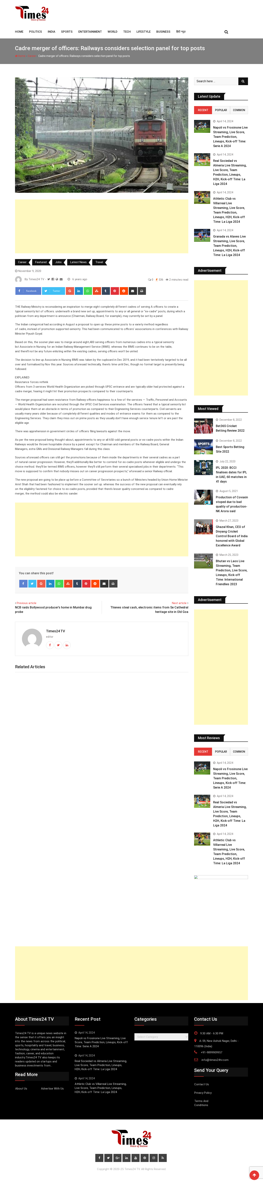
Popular (221, 110)
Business (163, 31)
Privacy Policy (203, 1093)
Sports (67, 31)
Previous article (26, 603)
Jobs (58, 262)
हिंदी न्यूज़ (181, 31)
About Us (21, 1088)
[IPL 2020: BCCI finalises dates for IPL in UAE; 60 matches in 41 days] (203, 467)
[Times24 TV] (61, 279)
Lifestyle (144, 31)
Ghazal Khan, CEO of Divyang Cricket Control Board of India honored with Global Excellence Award (232, 536)
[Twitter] (32, 584)
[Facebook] (23, 584)
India (51, 31)
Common (239, 110)
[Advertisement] (101, 226)
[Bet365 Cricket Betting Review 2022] (203, 425)
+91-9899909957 (211, 1052)
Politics (35, 31)
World (112, 31)
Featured (41, 262)
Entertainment (90, 31)
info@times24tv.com (215, 1060)
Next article (179, 603)
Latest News (78, 262)
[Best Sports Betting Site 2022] (203, 446)
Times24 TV (55, 631)
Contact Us (201, 1084)
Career (32, 55)
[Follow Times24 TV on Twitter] (48, 279)
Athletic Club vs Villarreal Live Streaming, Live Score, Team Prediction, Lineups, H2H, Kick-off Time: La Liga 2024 (100, 1088)
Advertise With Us (52, 1088)
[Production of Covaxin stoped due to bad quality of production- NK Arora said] (203, 497)
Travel (99, 262)
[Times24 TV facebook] (52, 279)
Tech (127, 31)
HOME (19, 31)
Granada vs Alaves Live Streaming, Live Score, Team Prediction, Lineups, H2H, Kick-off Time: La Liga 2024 (229, 246)
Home (21, 55)
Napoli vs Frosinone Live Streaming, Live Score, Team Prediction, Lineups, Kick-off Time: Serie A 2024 (230, 137)
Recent (203, 110)
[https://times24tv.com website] (57, 279)
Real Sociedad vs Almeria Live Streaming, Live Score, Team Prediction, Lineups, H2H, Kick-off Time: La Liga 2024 (101, 1065)
